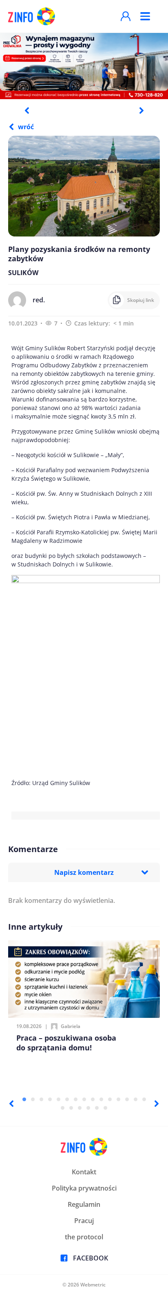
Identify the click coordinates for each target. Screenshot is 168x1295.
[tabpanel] (84, 65)
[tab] (24, 1099)
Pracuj (84, 1220)
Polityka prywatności (84, 1188)
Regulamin (84, 1204)
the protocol (84, 1236)
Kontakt (84, 1171)
